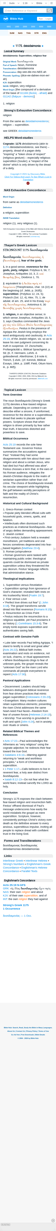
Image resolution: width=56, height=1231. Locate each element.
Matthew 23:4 (31, 548)
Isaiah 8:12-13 (13, 779)
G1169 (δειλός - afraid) (33, 93)
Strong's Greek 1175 (16, 905)
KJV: (6, 895)
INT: (5, 899)
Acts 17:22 (10, 740)
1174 (6, 147)
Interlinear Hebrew (36, 860)
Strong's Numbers (13, 864)
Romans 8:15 (43, 609)
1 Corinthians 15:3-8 (28, 623)
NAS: (6, 892)
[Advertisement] (28, 984)
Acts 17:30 (18, 674)
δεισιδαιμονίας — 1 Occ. (17, 915)
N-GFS (21, 885)
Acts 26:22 (10, 649)
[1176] (52, 555)
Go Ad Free (6, 1224)
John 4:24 (27, 721)
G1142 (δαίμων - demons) (18, 96)
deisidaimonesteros (37, 121)
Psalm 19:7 (36, 595)
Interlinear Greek (13, 860)
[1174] (3, 555)
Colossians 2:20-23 (38, 697)
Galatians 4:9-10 (14, 754)
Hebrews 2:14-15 (40, 714)
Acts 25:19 (9, 444)
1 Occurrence (11, 908)
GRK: (6, 888)
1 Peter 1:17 (12, 768)
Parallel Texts (29, 871)
